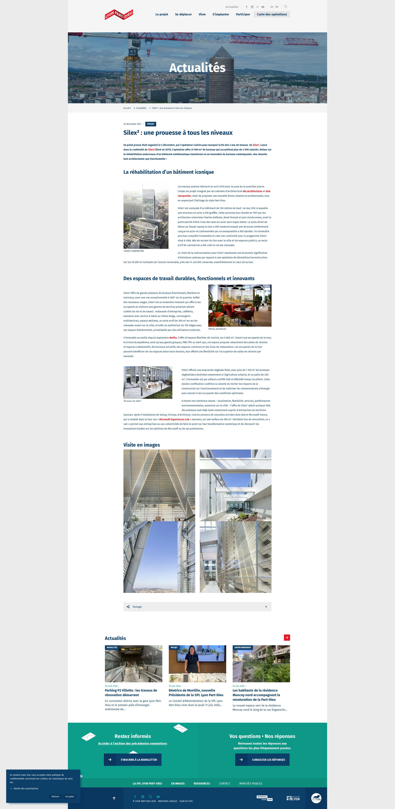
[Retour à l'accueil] (119, 14)
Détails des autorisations (26, 788)
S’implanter (221, 14)
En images (178, 783)
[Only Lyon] (316, 798)
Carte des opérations (272, 14)
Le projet (162, 14)
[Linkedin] (252, 7)
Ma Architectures (252, 191)
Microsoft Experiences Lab (174, 419)
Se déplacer (183, 14)
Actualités (232, 7)
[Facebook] (246, 7)
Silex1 (151, 149)
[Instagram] (257, 7)
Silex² (256, 145)
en (271, 6)
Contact (224, 783)
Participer (243, 14)
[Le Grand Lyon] (264, 798)
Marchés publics (250, 783)
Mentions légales (167, 801)
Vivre (202, 14)
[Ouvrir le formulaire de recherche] (285, 7)
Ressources (202, 783)
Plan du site (186, 801)
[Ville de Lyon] (293, 798)
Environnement (243, 647)
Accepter (69, 796)
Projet (150, 124)
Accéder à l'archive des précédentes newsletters (132, 743)
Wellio (173, 337)
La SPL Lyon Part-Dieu (147, 783)
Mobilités (112, 647)
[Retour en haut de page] (266, 606)
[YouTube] (263, 7)
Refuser (55, 796)
